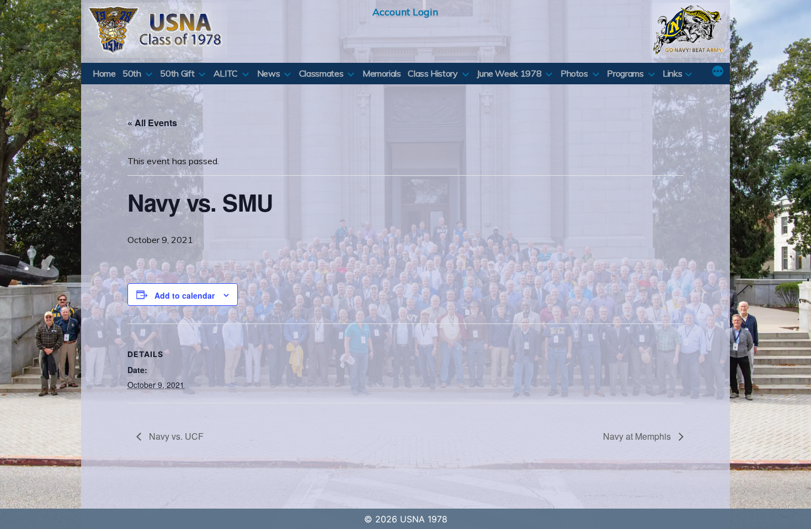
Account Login (405, 12)
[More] (717, 72)
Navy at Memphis (638, 436)
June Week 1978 (509, 73)
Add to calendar (184, 295)
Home (104, 73)
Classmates (321, 73)
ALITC (226, 73)
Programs (625, 73)
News (268, 73)
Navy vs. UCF (175, 436)
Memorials (381, 73)
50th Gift (177, 73)
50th (131, 73)
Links (672, 73)
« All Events (152, 122)
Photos (574, 73)
